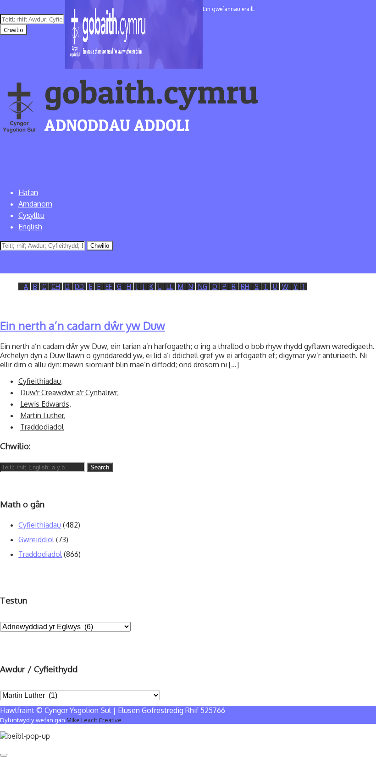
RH (245, 286)
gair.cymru (354, 8)
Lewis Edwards (44, 403)
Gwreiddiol (36, 539)
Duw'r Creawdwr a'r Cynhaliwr (68, 392)
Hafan (28, 192)
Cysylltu (31, 215)
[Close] (3, 755)
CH (55, 286)
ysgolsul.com (282, 8)
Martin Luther (42, 415)
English (30, 226)
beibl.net (319, 8)
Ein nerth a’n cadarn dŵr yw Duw (82, 325)
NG (202, 286)
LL (169, 286)
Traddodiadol (42, 426)
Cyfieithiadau (39, 381)
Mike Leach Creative (94, 720)
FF (108, 286)
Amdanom (35, 203)
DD (79, 286)
